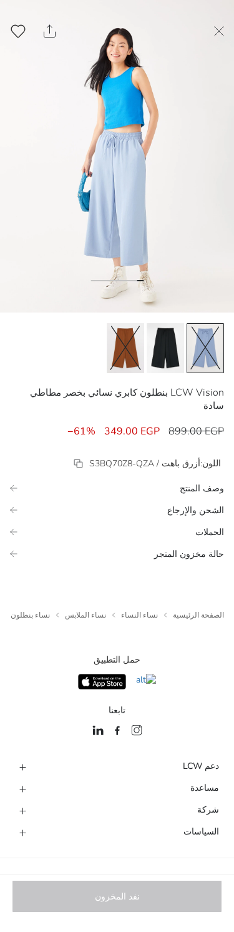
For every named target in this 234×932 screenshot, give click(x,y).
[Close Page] (219, 31)
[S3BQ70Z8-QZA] (78, 463)
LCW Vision (197, 392)
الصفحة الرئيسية (198, 615)
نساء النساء (139, 615)
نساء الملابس (85, 615)
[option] (205, 348)
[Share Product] (49, 31)
